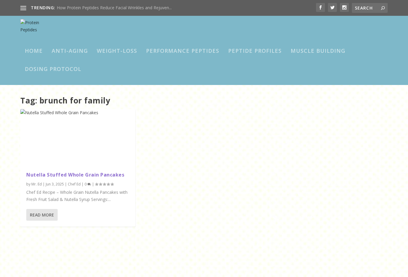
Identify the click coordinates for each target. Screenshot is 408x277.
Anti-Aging (70, 51)
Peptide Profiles (255, 51)
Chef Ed (74, 184)
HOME (34, 51)
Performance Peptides (182, 51)
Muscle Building (318, 51)
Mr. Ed (36, 184)
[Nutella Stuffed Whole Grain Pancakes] (77, 137)
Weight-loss (117, 51)
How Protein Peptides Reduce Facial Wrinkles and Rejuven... (114, 7)
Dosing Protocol (53, 69)
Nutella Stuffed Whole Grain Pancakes (75, 174)
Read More (42, 215)
